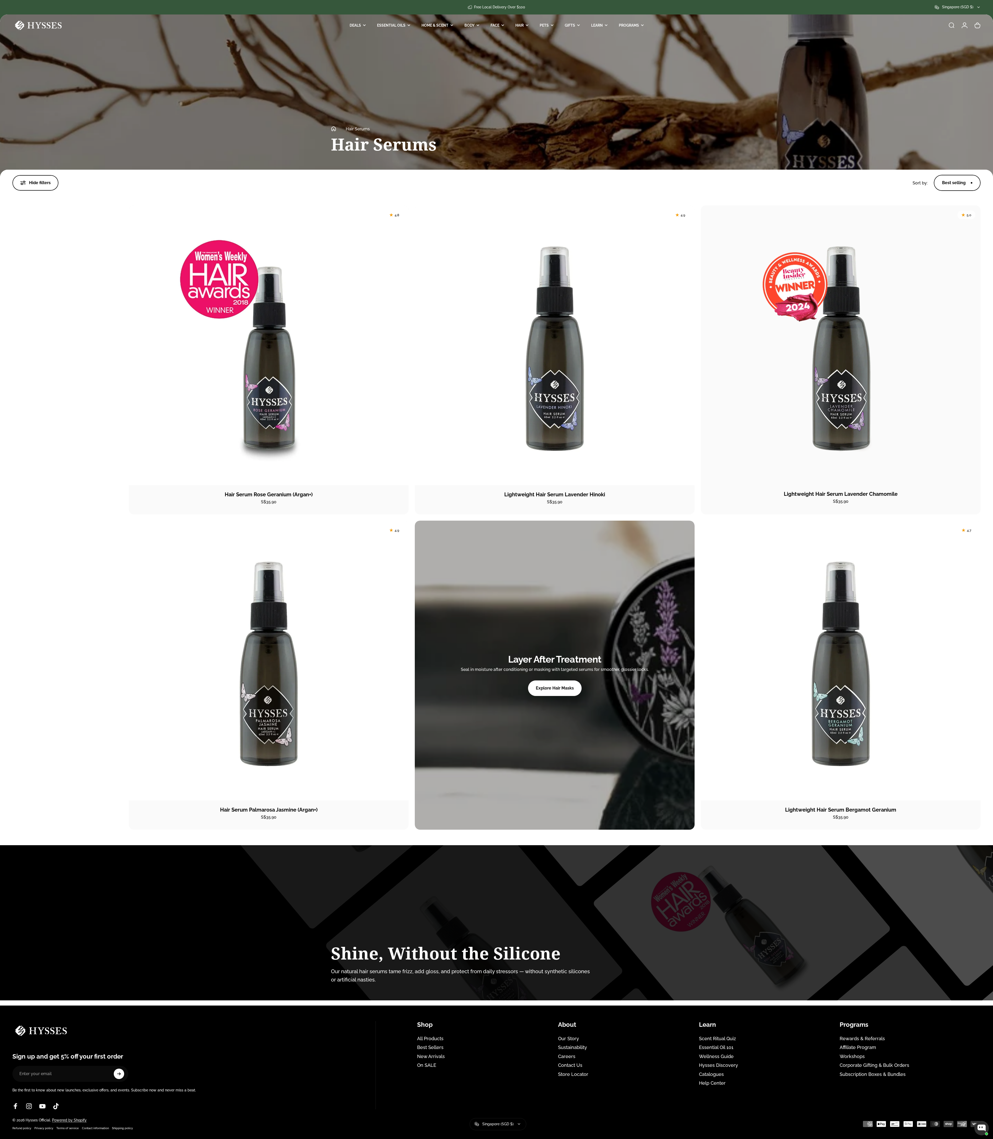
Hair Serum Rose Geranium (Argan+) (269, 494)
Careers (566, 1056)
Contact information (95, 1128)
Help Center (712, 1083)
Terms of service (67, 1128)
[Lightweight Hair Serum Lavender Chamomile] (841, 345)
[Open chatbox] (981, 1128)
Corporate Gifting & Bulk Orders (874, 1065)
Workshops (852, 1056)
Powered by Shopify (69, 1120)
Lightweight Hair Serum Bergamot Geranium (840, 810)
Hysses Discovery (718, 1065)
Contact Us (570, 1065)
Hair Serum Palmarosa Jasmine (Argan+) (269, 810)
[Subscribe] (119, 1074)
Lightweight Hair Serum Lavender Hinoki (554, 494)
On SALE (426, 1065)
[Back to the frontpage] (333, 128)
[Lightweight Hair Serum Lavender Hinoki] (555, 345)
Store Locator (573, 1074)
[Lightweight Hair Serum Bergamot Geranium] (841, 660)
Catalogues (711, 1074)
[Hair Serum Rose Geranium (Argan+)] (269, 345)
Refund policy (21, 1128)
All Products (430, 1038)
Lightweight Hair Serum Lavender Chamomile (841, 494)
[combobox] (958, 7)
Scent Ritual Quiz (717, 1038)
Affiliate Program (858, 1047)
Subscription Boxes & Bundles (873, 1074)
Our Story (568, 1038)
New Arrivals (431, 1056)
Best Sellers (430, 1047)
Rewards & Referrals (862, 1038)
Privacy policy (43, 1128)
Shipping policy (122, 1128)
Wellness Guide (716, 1056)
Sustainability (572, 1047)
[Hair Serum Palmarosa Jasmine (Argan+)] (269, 660)
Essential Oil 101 (716, 1047)
